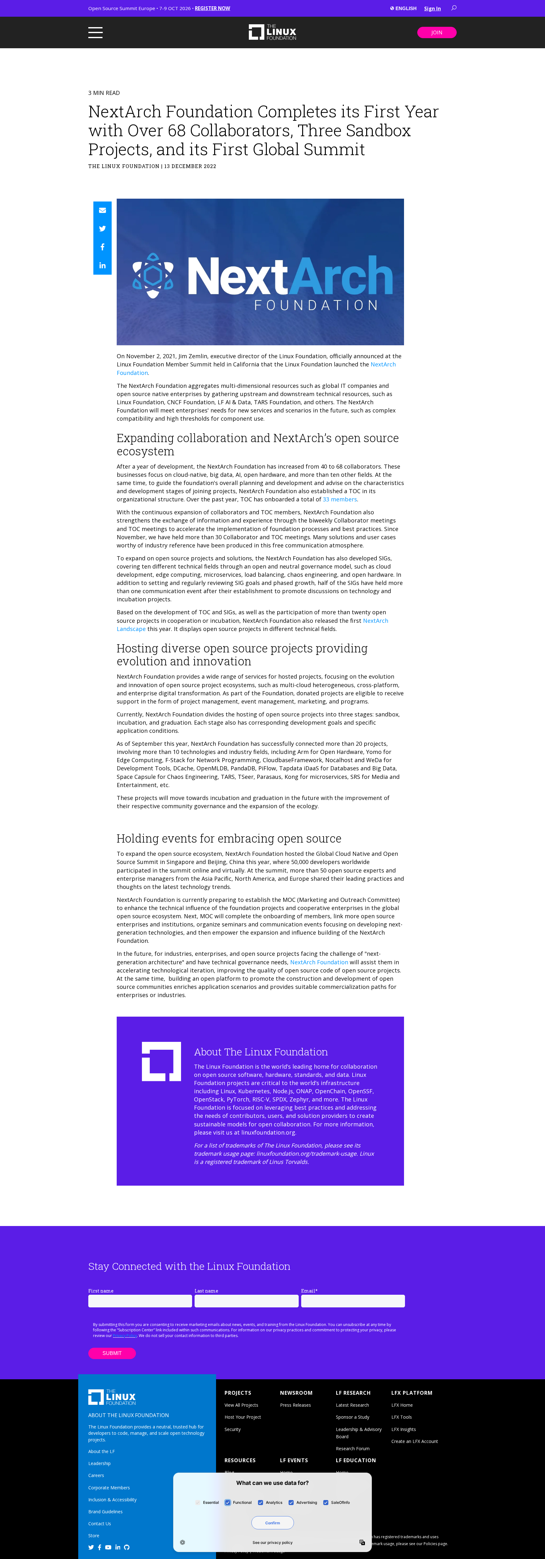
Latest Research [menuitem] (352, 1405)
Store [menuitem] (93, 1536)
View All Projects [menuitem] (241, 1405)
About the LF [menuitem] (101, 1451)
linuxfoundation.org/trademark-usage (306, 1153)
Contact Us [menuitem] (99, 1524)
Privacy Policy (125, 1335)
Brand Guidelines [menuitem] (105, 1512)
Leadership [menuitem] (99, 1463)
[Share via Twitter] (102, 229)
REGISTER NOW (212, 8)
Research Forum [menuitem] (353, 1448)
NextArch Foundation (319, 962)
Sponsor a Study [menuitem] (352, 1417)
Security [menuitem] (233, 1429)
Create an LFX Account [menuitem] (414, 1441)
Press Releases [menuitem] (295, 1405)
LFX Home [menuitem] (402, 1405)
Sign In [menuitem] (432, 8)
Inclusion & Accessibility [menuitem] (112, 1500)
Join (436, 32)
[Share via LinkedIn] (102, 265)
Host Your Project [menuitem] (243, 1417)
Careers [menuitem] (96, 1475)
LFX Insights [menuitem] (403, 1429)
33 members (340, 499)
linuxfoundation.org (268, 1132)
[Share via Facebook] (102, 247)
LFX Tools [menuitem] (401, 1417)
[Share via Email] (102, 210)
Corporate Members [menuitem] (109, 1488)
